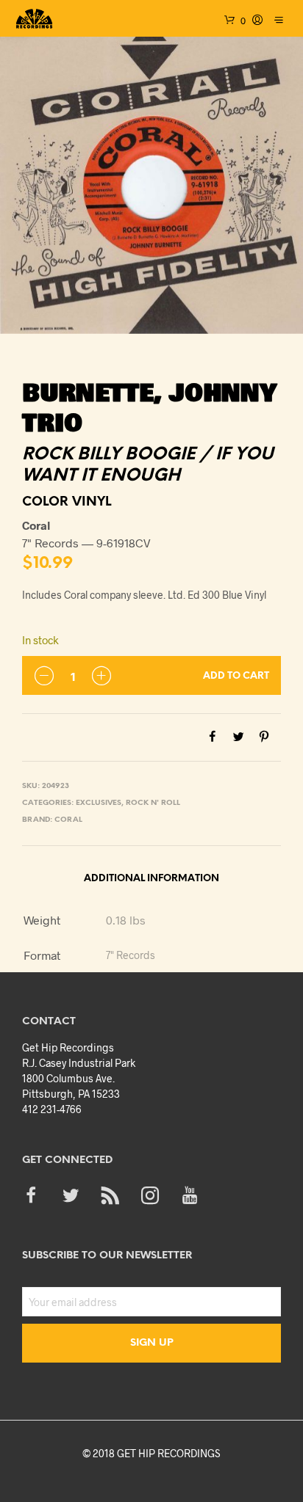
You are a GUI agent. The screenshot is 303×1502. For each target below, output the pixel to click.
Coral (68, 820)
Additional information (151, 878)
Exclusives (98, 803)
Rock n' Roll (153, 803)
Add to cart (236, 676)
